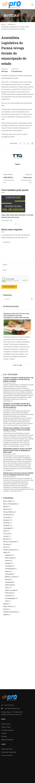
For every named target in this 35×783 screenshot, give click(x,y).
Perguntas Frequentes (8, 752)
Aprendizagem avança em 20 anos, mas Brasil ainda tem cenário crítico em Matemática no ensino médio (17, 450)
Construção (6, 517)
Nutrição (7, 579)
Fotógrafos (6, 525)
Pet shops (6, 544)
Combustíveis (7, 515)
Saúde (5, 552)
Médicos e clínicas (11, 577)
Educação (6, 520)
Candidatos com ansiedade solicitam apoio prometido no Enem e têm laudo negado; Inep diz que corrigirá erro (17, 405)
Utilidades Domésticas (10, 612)
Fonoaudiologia (10, 569)
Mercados (6, 539)
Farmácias (6, 523)
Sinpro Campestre (7, 740)
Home (3, 24)
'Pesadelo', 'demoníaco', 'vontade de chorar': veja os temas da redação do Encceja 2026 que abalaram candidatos (18, 379)
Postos (5, 547)
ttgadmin (17, 164)
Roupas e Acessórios (10, 550)
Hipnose (7, 571)
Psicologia (8, 596)
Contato (4, 736)
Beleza (5, 506)
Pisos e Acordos (6, 755)
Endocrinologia (9, 558)
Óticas (7, 587)
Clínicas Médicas (8, 512)
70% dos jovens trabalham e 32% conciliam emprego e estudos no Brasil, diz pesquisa (16, 429)
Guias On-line (5, 727)
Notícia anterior (8, 174)
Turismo (5, 609)
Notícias (11, 24)
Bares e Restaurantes (10, 504)
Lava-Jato (6, 533)
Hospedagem (7, 528)
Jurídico (4, 733)
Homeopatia (9, 574)
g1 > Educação (11, 374)
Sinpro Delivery (8, 606)
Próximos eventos (7, 730)
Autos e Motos (7, 501)
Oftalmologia (9, 585)
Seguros (5, 604)
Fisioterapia (8, 566)
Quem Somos (6, 724)
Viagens (5, 614)
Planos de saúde (10, 590)
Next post (29, 174)
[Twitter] (24, 143)
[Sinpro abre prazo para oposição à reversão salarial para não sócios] (13, 204)
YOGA (7, 601)
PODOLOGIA (9, 593)
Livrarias (6, 536)
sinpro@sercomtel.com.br (12, 708)
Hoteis (5, 531)
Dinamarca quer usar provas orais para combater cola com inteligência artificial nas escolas (18, 474)
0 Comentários (16, 71)
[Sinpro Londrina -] (11, 4)
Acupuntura (8, 555)
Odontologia (9, 582)
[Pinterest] (28, 143)
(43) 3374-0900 (8, 705)
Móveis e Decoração (9, 542)
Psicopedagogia (10, 598)
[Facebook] (20, 143)
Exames (7, 560)
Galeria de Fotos (6, 749)
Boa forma (6, 509)
